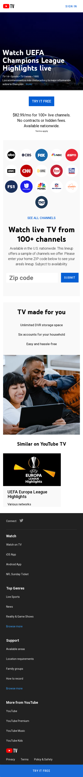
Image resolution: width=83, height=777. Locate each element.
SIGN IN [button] (71, 6)
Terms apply (41, 131)
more (29, 84)
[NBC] (56, 155)
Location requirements (20, 658)
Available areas (15, 649)
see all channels (41, 218)
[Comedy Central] (41, 171)
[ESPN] (71, 155)
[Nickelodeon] (71, 187)
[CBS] (26, 155)
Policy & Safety (43, 759)
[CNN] (26, 171)
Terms (25, 759)
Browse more (14, 626)
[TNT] (41, 202)
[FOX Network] (41, 155)
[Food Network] (56, 171)
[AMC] (11, 171)
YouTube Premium (17, 720)
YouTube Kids (14, 740)
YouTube (11, 711)
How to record (14, 678)
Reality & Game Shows (20, 616)
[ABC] (11, 155)
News (9, 606)
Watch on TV (14, 544)
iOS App (11, 554)
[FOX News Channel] (71, 171)
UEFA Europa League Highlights (27, 494)
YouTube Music (15, 730)
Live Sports (13, 596)
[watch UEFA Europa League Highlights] (32, 469)
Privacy (10, 759)
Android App (13, 564)
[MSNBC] (41, 187)
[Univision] (26, 187)
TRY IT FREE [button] (41, 101)
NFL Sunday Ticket (17, 574)
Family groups (14, 668)
